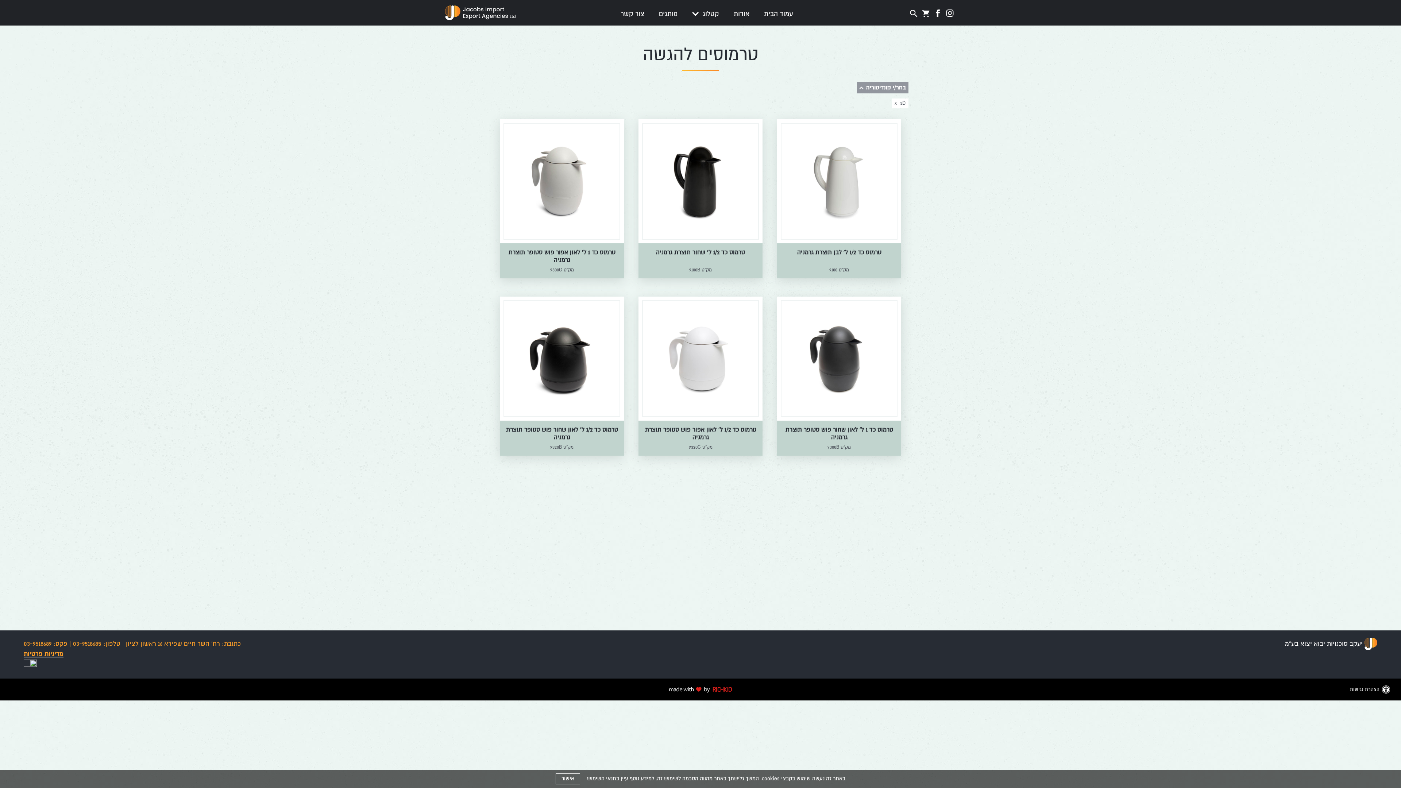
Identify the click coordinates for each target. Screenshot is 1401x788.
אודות (741, 13)
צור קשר (632, 13)
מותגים (668, 13)
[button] (700, 14)
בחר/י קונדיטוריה (886, 87)
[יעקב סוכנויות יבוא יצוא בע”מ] (1371, 644)
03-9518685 (96, 644)
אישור (567, 778)
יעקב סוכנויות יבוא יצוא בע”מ (1324, 644)
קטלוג (710, 13)
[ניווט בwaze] (30, 665)
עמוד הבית (778, 13)
